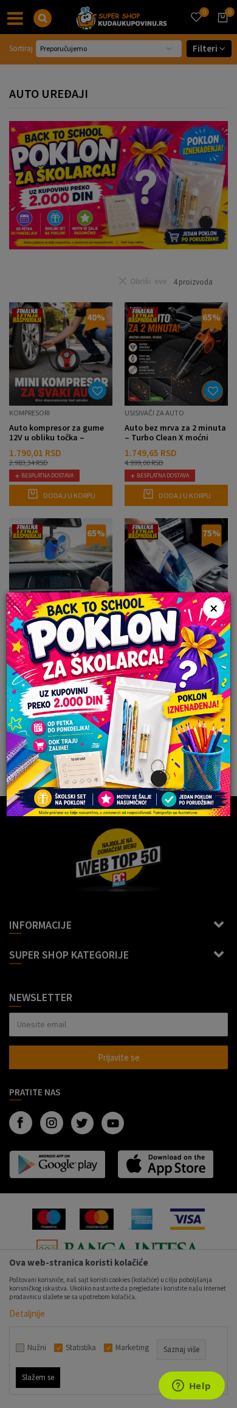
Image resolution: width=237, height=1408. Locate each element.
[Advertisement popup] (118, 703)
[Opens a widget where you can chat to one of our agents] (191, 1387)
